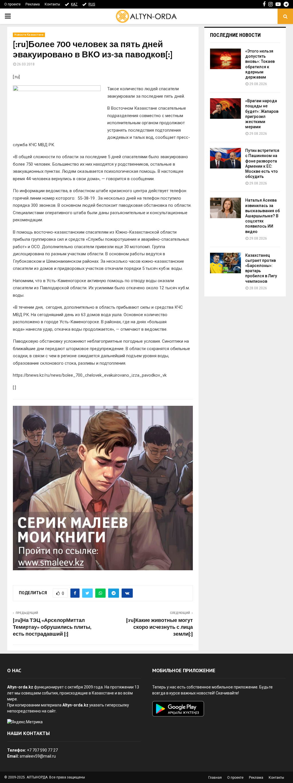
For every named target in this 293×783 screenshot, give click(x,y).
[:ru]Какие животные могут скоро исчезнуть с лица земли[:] (159, 627)
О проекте (12, 4)
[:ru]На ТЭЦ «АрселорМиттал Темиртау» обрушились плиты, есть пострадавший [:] (52, 627)
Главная (215, 778)
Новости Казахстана (28, 34)
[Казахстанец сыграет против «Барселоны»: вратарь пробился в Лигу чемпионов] (225, 263)
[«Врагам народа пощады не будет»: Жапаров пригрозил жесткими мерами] (225, 108)
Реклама (32, 4)
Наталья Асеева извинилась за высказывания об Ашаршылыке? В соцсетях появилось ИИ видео (262, 216)
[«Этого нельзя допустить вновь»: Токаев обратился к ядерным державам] (225, 59)
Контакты (52, 4)
